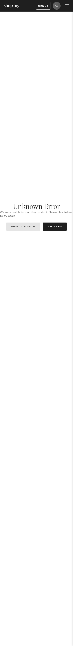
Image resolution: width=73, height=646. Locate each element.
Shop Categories (23, 226)
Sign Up (43, 6)
